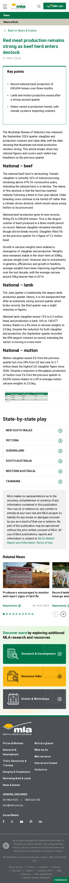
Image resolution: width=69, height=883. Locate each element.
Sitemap (25, 874)
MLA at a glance (43, 743)
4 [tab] (13, 614)
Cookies (43, 867)
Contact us (40, 769)
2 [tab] (7, 614)
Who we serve (42, 756)
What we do (41, 749)
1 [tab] (4, 614)
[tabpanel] (26, 584)
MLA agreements (43, 874)
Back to (22, 30)
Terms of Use (16, 867)
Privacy (30, 867)
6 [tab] (20, 614)
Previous (55, 614)
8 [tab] (26, 614)
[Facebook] (3, 821)
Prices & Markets (13, 743)
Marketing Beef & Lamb (17, 778)
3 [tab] (10, 614)
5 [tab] (16, 614)
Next (63, 614)
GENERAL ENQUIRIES (15, 794)
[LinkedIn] (40, 821)
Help (59, 870)
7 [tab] (23, 614)
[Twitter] (12, 822)
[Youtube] (21, 822)
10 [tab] (32, 614)
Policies (56, 867)
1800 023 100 (32, 799)
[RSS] (31, 821)
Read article (10, 605)
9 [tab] (29, 614)
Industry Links (45, 870)
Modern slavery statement (36, 877)
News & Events (11, 785)
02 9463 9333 (10, 799)
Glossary (16, 870)
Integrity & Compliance (16, 771)
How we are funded (45, 763)
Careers (29, 870)
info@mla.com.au (13, 805)
